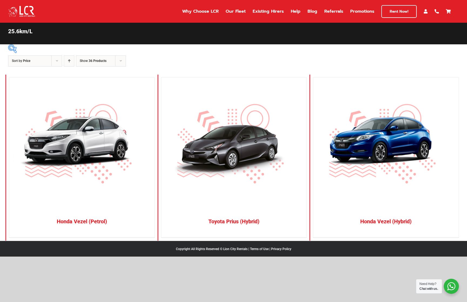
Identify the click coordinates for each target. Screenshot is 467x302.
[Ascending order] (69, 61)
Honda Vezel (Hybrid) (386, 221)
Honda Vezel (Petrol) (82, 221)
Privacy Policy (281, 249)
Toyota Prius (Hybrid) (233, 221)
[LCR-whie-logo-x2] (21, 8)
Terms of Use (259, 249)
